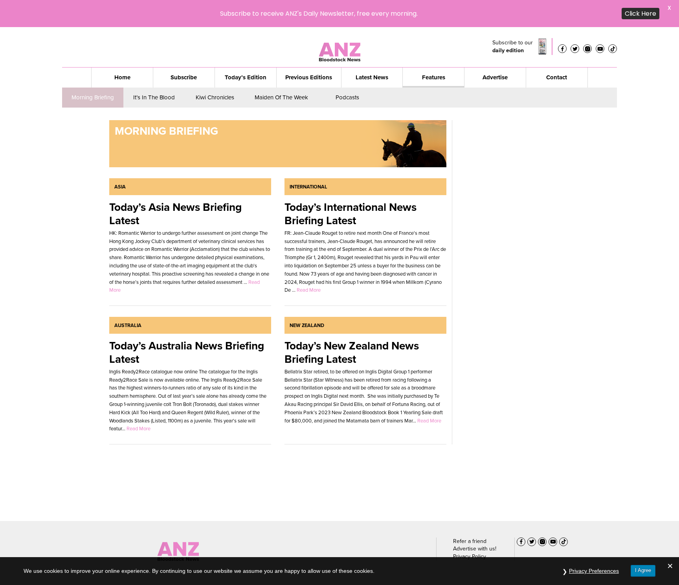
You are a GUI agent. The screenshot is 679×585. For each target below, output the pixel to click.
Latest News (372, 50)
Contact (556, 50)
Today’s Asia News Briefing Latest (175, 186)
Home (122, 50)
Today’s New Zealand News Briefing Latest (351, 325)
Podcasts (347, 70)
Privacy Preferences (594, 571)
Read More (309, 263)
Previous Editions (308, 50)
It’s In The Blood (154, 70)
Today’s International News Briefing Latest (350, 186)
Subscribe (184, 50)
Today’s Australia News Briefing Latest (186, 325)
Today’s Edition (245, 50)
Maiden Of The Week (281, 70)
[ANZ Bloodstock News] (178, 522)
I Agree (643, 570)
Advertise (495, 50)
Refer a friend (469, 514)
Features (433, 50)
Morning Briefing (93, 70)
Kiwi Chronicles (215, 70)
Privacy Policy (469, 529)
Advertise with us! (474, 521)
